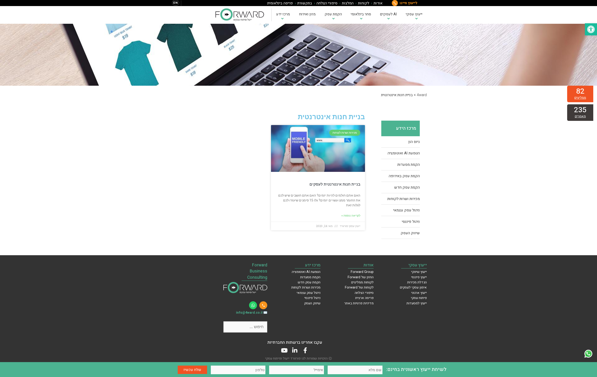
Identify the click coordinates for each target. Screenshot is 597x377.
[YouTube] (284, 350)
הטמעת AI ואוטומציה (404, 153)
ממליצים (580, 97)
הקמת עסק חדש (407, 187)
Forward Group (362, 271)
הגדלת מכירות (417, 282)
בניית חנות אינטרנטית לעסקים (334, 184)
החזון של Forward (361, 277)
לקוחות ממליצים (362, 282)
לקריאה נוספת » (350, 215)
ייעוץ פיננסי (419, 277)
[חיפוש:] (245, 327)
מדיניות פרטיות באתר (359, 303)
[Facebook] (305, 350)
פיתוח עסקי (419, 297)
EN (175, 2)
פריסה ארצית (364, 297)
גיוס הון (414, 142)
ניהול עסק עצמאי (406, 210)
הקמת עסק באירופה (404, 176)
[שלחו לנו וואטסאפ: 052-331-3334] (253, 305)
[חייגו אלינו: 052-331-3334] (263, 305)
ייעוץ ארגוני (419, 292)
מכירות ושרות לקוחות (403, 199)
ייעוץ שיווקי (419, 271)
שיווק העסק (410, 233)
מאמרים (580, 116)
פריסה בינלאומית (280, 3)
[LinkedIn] (294, 350)
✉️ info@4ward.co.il (251, 312)
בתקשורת (304, 3)
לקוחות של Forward (359, 287)
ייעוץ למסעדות (416, 303)
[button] (591, 29)
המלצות (348, 3)
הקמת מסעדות (408, 164)
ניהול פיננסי (411, 221)
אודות (378, 3)
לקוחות (363, 3)
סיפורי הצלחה (326, 3)
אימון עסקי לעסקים (413, 287)
